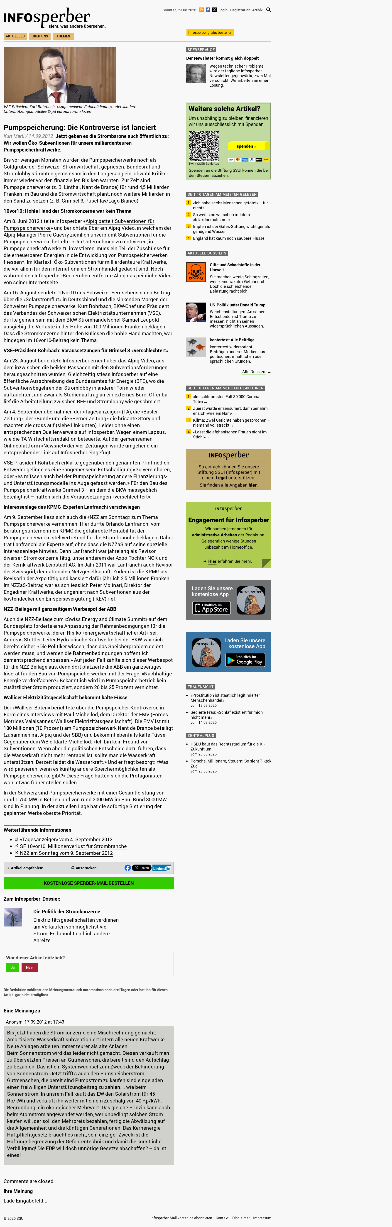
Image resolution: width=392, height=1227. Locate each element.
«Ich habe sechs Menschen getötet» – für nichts (230, 205)
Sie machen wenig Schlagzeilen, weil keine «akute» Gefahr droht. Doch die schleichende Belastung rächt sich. (239, 284)
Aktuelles (15, 36)
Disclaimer (241, 1217)
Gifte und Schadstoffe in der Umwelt (235, 267)
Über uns (40, 36)
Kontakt (222, 1217)
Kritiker (160, 173)
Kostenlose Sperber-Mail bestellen (89, 883)
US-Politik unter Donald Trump (237, 305)
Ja (13, 967)
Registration (240, 9)
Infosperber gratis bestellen (210, 32)
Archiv (257, 9)
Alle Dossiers (254, 371)
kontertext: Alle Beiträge (232, 339)
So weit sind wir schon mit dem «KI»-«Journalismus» (221, 217)
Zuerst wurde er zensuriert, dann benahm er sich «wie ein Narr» (230, 411)
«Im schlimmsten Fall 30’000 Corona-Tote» (226, 399)
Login (223, 9)
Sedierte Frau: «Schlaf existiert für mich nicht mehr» (227, 714)
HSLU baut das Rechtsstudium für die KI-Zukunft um (228, 746)
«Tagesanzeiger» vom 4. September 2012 (66, 839)
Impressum (262, 1217)
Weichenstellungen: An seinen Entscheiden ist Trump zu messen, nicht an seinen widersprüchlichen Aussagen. (237, 319)
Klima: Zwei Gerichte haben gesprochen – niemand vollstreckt (231, 422)
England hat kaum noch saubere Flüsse (229, 238)
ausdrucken (86, 867)
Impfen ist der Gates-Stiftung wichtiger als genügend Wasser (231, 229)
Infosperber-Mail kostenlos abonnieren (181, 1217)
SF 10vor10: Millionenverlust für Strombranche (73, 846)
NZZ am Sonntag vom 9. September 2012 (66, 853)
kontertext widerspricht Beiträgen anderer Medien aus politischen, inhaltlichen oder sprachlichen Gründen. (237, 354)
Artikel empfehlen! (27, 867)
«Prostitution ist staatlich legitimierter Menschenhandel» (225, 697)
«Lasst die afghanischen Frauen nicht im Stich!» (230, 434)
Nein (29, 967)
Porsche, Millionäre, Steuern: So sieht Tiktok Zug (231, 763)
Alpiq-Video (141, 360)
